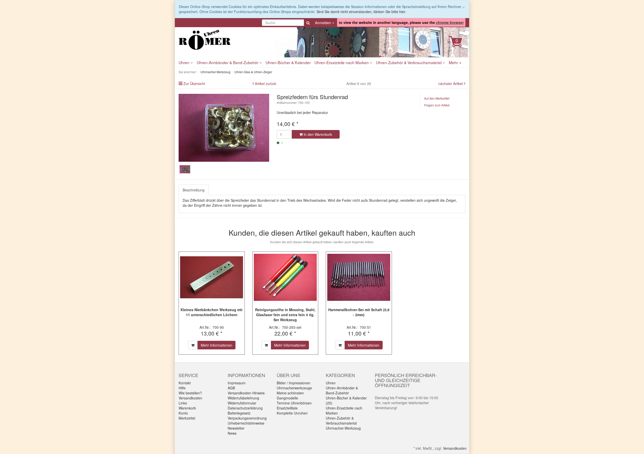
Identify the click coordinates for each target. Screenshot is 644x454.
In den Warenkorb (317, 134)
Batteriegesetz (239, 413)
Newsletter (236, 428)
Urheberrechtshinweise (246, 423)
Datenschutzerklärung (245, 407)
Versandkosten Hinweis (246, 392)
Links (183, 402)
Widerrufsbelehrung (243, 397)
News (232, 433)
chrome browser (450, 22)
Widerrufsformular (242, 402)
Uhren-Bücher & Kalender (288, 62)
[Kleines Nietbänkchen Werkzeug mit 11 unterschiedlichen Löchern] (211, 277)
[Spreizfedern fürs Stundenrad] (224, 128)
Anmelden (323, 22)
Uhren (184, 62)
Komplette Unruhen (292, 413)
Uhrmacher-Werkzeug (343, 428)
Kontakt (185, 382)
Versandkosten (190, 397)
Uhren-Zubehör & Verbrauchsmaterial (409, 62)
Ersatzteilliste (287, 407)
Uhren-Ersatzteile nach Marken (342, 62)
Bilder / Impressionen (293, 382)
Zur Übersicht (194, 83)
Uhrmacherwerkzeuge (294, 387)
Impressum (237, 382)
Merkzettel (187, 418)
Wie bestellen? (190, 392)
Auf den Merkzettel (437, 98)
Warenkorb (187, 407)
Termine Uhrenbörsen (294, 402)
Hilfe (182, 387)
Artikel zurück (265, 83)
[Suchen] (308, 22)
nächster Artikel (451, 83)
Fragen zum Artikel (437, 105)
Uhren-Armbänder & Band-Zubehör (228, 62)
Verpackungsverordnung (247, 418)
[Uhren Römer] (224, 40)
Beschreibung (194, 189)
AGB (231, 387)
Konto (183, 413)
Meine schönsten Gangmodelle (290, 395)
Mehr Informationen (216, 345)
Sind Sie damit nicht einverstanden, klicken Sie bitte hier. (361, 11)
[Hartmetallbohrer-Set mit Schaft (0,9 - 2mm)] (358, 277)
